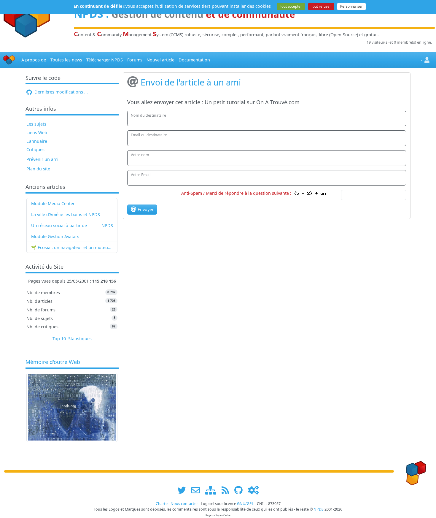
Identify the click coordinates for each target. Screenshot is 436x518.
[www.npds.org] (414, 471)
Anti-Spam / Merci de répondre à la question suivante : (237, 193)
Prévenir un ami (42, 159)
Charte (162, 503)
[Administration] (253, 490)
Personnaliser (351, 6)
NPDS (107, 225)
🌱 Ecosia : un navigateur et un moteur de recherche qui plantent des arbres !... (72, 247)
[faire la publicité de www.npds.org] (197, 490)
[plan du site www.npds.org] (212, 490)
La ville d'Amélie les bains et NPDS (65, 214)
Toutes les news (66, 60)
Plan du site (38, 169)
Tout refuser (321, 6)
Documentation (194, 60)
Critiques (35, 149)
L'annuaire (36, 141)
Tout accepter (291, 6)
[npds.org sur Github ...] (240, 490)
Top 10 (59, 338)
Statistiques (80, 338)
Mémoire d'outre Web (53, 362)
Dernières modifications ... (60, 92)
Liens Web (36, 132)
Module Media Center (53, 203)
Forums (134, 60)
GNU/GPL (245, 503)
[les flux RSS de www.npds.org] (227, 490)
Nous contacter (184, 503)
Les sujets (36, 124)
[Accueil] (9, 60)
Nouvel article (160, 60)
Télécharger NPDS (104, 60)
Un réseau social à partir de (59, 225)
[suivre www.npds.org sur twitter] (183, 490)
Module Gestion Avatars (55, 236)
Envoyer (145, 209)
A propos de (33, 60)
